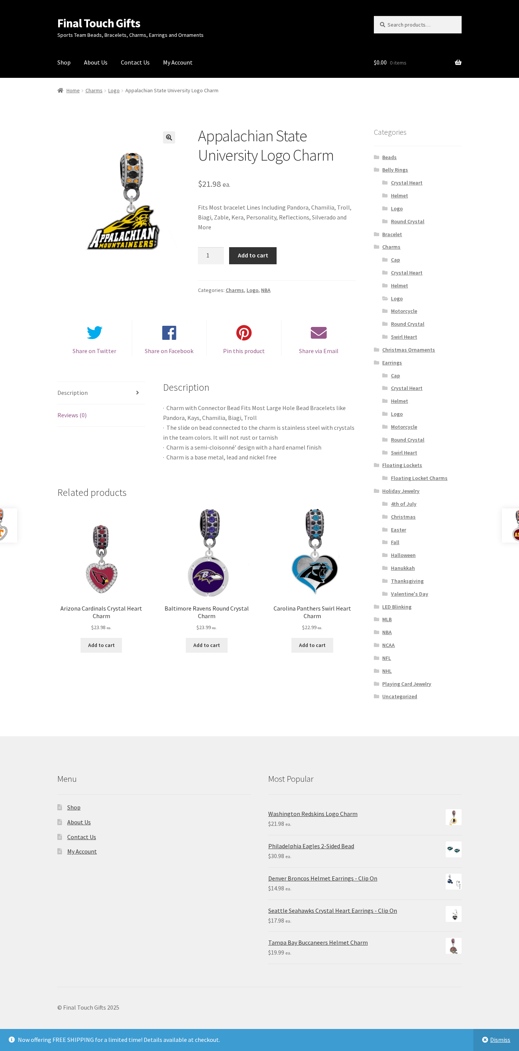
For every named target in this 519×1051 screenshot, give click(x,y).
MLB (387, 619)
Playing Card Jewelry (406, 683)
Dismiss (500, 1039)
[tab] (101, 393)
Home (73, 90)
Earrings (392, 362)
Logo (114, 90)
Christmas (403, 516)
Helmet (399, 195)
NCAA (388, 645)
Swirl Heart (404, 336)
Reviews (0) (72, 415)
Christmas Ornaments (408, 349)
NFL (386, 658)
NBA (266, 290)
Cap (395, 259)
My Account (178, 62)
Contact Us (135, 62)
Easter (398, 529)
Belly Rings (395, 169)
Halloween (403, 555)
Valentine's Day (409, 593)
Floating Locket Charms (419, 478)
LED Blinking (396, 606)
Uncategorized (399, 696)
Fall (395, 542)
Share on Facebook (169, 351)
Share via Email (319, 351)
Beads (389, 157)
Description (72, 392)
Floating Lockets (402, 465)
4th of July (403, 503)
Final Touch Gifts (98, 23)
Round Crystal (407, 221)
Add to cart (253, 255)
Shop (64, 62)
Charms (94, 90)
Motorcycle (404, 311)
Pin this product (244, 351)
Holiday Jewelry (400, 491)
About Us (96, 62)
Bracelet (392, 234)
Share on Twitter (94, 351)
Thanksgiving (407, 581)
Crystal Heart (406, 182)
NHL (387, 671)
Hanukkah (403, 568)
